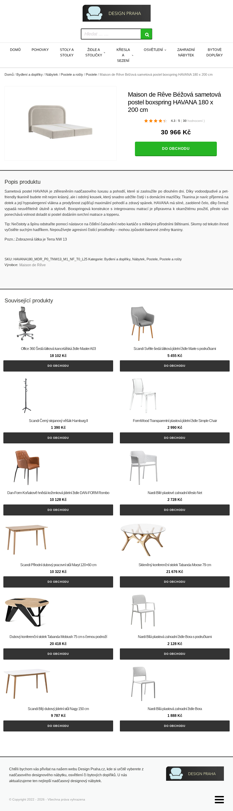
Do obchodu (176, 149)
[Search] (146, 34)
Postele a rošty (72, 74)
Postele (91, 74)
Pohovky (40, 50)
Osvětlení (153, 50)
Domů (15, 50)
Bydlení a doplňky (29, 74)
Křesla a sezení (123, 55)
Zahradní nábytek (186, 52)
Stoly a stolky (67, 52)
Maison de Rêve (32, 265)
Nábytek (52, 74)
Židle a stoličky (93, 52)
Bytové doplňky (214, 52)
